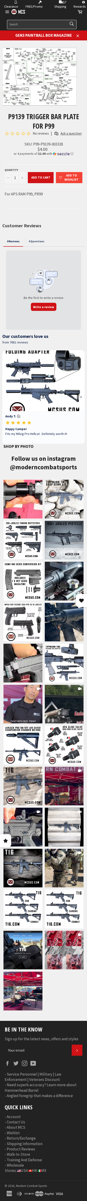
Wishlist (13, 1132)
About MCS (16, 1127)
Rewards (80, 6)
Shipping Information (24, 1143)
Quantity (11, 170)
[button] (43, 154)
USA (24, 1170)
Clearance (11, 6)
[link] (22, 499)
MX (43, 1170)
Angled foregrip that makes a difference (40, 1095)
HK (34, 1170)
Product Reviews (21, 1149)
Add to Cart (40, 177)
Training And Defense (24, 1159)
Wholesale (15, 1165)
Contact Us (16, 1122)
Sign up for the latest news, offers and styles (41, 1038)
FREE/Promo (34, 6)
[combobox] (42, 24)
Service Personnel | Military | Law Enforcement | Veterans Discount (33, 1077)
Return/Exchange (21, 1138)
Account (14, 1116)
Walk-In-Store (18, 1154)
